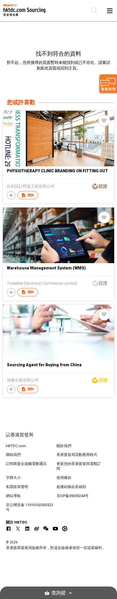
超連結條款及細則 (71, 487)
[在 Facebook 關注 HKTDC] (8, 528)
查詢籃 (58, 593)
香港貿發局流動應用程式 (77, 455)
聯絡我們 (13, 455)
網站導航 (13, 496)
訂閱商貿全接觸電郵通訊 (26, 464)
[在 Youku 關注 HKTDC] (64, 528)
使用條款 (64, 478)
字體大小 (13, 478)
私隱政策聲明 (17, 487)
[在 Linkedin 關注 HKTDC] (27, 528)
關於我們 (64, 446)
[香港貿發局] (58, 437)
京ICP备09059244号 (73, 496)
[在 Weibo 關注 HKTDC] (36, 528)
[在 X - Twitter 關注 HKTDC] (17, 528)
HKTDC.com (16, 446)
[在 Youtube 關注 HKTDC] (55, 528)
